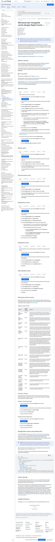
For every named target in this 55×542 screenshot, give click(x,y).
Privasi (23, 535)
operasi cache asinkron (40, 53)
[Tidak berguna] (51, 19)
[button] (7, 20)
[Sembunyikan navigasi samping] (13, 540)
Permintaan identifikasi (22, 494)
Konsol (38, 1)
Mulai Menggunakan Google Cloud (38, 526)
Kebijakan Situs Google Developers (21, 515)
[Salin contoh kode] (50, 455)
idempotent (34, 479)
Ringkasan (3, 6)
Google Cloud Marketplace (18, 528)
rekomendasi (25, 501)
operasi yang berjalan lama (29, 81)
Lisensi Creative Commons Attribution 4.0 (44, 513)
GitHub (36, 524)
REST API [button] (44, 91)
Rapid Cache (42, 44)
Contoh (19, 6)
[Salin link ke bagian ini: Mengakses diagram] (29, 393)
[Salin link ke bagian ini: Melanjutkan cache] (30, 242)
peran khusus (36, 76)
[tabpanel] (34, 119)
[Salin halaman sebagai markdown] (47, 25)
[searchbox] (7, 10)
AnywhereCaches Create (34, 434)
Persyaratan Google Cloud (36, 535)
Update (42, 434)
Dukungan (27, 525)
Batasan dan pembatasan (39, 56)
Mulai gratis (50, 4)
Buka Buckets (25, 99)
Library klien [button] (32, 91)
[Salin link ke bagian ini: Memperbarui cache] (31, 202)
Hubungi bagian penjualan (18, 530)
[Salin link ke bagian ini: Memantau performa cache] (35, 297)
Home (19, 18)
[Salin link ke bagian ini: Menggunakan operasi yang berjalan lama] (43, 431)
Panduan (8, 6)
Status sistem (28, 529)
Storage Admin (42, 64)
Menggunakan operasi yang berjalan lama (25, 54)
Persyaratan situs (28, 535)
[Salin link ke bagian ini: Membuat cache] (28, 88)
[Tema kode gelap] (48, 455)
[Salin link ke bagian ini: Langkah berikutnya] (30, 499)
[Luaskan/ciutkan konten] (25, 28)
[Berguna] (49, 19)
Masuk (52, 1)
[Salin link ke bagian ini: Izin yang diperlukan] (28, 74)
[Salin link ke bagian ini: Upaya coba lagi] (28, 477)
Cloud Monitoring (34, 302)
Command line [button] (26, 91)
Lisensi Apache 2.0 (34, 514)
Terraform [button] (39, 91)
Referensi (14, 6)
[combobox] (29, 1)
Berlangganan (41, 539)
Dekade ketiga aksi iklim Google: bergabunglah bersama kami (26, 537)
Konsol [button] (20, 91)
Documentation (23, 18)
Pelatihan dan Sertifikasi (39, 531)
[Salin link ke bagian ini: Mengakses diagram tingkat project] (33, 416)
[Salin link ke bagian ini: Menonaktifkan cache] (32, 271)
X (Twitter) (47, 527)
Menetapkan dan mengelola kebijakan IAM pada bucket (28, 79)
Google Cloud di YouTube (49, 529)
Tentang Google (18, 535)
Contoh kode (37, 528)
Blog (46, 524)
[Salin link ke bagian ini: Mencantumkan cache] (32, 175)
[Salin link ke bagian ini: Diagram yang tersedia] (30, 306)
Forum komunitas (29, 524)
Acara (46, 525)
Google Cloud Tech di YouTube (48, 531)
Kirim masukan (47, 22)
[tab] (20, 92)
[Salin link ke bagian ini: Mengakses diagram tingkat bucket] (33, 401)
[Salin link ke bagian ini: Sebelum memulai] (29, 60)
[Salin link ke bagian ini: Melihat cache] (27, 148)
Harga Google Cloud (19, 525)
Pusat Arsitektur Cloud (39, 530)
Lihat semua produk (19, 524)
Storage (28, 18)
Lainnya (15, 1)
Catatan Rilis (28, 527)
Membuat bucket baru (23, 134)
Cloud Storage (7, 4)
